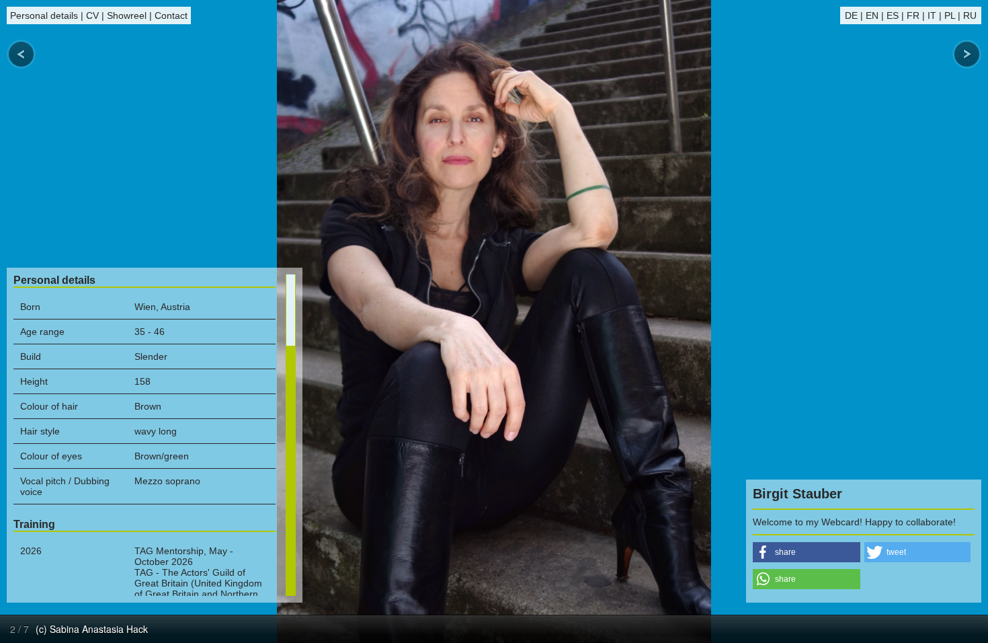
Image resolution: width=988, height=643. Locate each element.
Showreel (127, 15)
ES (893, 15)
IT (932, 15)
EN (872, 15)
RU (970, 15)
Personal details (44, 15)
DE (851, 15)
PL (949, 15)
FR (913, 15)
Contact (171, 15)
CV (92, 15)
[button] (806, 552)
